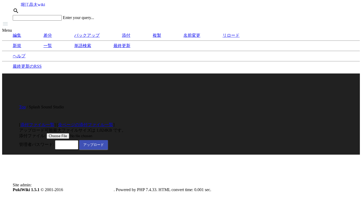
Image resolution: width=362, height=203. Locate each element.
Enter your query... (78, 17)
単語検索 (82, 45)
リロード (231, 35)
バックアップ (87, 35)
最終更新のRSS (27, 66)
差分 (47, 35)
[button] (181, 24)
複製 (157, 35)
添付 (126, 35)
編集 (17, 35)
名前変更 (191, 35)
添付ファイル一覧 (37, 124)
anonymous (42, 185)
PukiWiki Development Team (89, 189)
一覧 (47, 45)
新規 (17, 45)
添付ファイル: (32, 135)
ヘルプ (19, 56)
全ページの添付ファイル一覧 (85, 124)
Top (22, 107)
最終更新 (121, 45)
